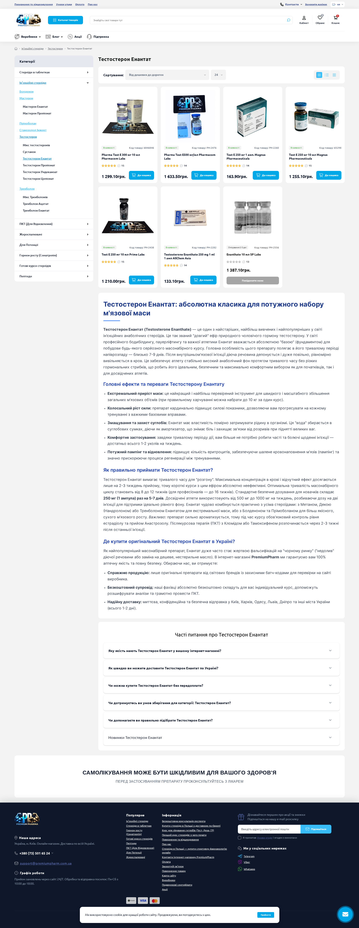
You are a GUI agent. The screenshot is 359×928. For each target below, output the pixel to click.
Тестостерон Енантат (37, 158)
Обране (320, 19)
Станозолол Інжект (33, 130)
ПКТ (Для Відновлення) (36, 224)
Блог (55, 36)
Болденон (26, 91)
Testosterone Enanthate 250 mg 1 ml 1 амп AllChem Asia (189, 256)
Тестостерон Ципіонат (38, 178)
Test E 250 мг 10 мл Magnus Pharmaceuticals (308, 156)
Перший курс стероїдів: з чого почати (184, 835)
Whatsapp (249, 869)
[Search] (288, 20)
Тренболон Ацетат (36, 203)
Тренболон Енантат (36, 210)
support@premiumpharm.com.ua (46, 863)
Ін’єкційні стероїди (33, 48)
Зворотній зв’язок (173, 866)
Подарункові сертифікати (177, 884)
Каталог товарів (68, 20)
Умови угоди (64, 4)
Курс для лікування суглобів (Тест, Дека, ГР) (188, 830)
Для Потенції (28, 245)
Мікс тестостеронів (36, 145)
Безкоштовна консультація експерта (183, 821)
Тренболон (27, 188)
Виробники (29, 36)
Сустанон (29, 152)
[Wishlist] (157, 103)
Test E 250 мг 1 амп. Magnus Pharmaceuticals (246, 156)
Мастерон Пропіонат (37, 113)
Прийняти (266, 915)
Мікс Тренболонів (35, 197)
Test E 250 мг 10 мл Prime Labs (123, 254)
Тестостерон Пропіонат (39, 165)
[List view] (327, 75)
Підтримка (101, 36)
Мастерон (26, 98)
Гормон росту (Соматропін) (38, 255)
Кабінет (304, 23)
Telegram (249, 856)
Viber (247, 862)
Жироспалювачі (30, 234)
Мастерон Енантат (35, 106)
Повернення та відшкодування (33, 4)
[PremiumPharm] (28, 20)
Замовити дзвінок (316, 4)
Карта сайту (169, 875)
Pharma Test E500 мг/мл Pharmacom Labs (189, 156)
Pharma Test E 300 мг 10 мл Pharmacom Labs (121, 156)
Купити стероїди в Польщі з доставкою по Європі (191, 825)
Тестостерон (55, 48)
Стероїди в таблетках (34, 72)
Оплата (79, 4)
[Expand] (88, 72)
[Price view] (334, 75)
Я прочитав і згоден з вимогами (270, 837)
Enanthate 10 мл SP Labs (244, 254)
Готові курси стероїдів (35, 265)
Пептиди (25, 276)
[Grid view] (319, 75)
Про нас (92, 4)
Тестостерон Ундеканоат (40, 172)
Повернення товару (174, 871)
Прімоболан (27, 123)
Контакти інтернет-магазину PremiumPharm (188, 857)
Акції (78, 36)
